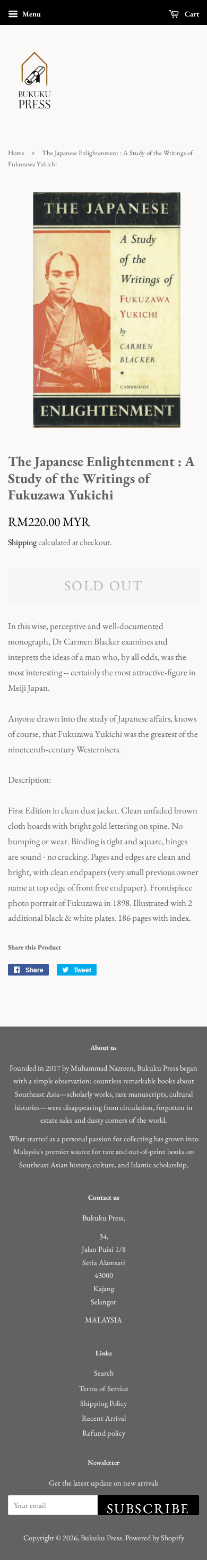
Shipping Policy (103, 1403)
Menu (31, 14)
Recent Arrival (104, 1418)
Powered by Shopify (154, 1537)
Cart (191, 14)
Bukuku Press (101, 1537)
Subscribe (148, 1507)
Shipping (22, 542)
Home (16, 152)
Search (104, 1373)
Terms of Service (103, 1388)
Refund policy (103, 1433)
